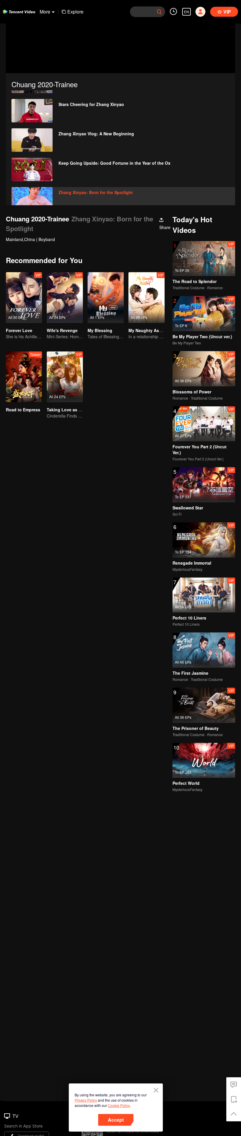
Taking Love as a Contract (73, 410)
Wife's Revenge (62, 330)
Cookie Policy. (119, 1105)
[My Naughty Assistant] (146, 297)
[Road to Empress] (24, 376)
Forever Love (19, 330)
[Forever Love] (24, 297)
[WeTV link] (19, 11)
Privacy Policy (86, 1100)
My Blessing (100, 330)
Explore (75, 11)
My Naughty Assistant (150, 330)
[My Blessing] (106, 297)
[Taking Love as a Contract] (65, 376)
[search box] (159, 11)
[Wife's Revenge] (65, 297)
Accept (116, 1119)
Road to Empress (23, 410)
